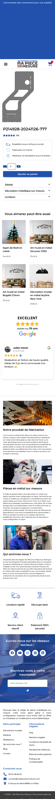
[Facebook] (12, 653)
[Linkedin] (43, 653)
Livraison (10, 196)
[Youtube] (20, 653)
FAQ (31, 733)
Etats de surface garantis (40, 754)
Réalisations (8, 739)
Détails (9, 184)
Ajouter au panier (28, 174)
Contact (7, 753)
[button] (6, 64)
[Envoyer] (27, 690)
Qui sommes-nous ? (12, 744)
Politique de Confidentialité (36, 760)
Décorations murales (12, 730)
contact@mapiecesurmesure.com (24, 779)
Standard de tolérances (39, 749)
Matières (7, 735)
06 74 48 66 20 (15, 774)
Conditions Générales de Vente (40, 743)
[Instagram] (27, 653)
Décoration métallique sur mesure (24, 190)
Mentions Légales (37, 737)
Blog (5, 749)
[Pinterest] (35, 653)
